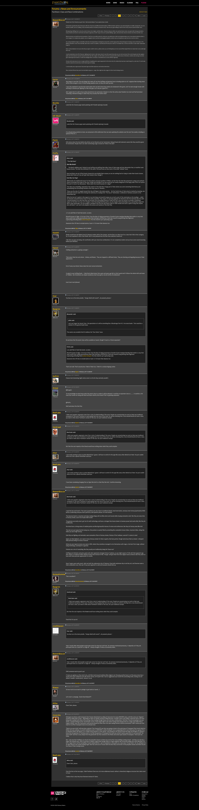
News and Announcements (73, 8)
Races (122, 3)
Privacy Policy (145, 805)
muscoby (57, 715)
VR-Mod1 (57, 115)
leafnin (56, 376)
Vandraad (57, 427)
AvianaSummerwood (62, 574)
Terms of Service (136, 805)
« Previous (106, 16)
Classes (130, 3)
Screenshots (99, 796)
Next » (139, 16)
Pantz (55, 140)
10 (135, 16)
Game (115, 3)
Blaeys (55, 687)
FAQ (137, 3)
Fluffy (55, 153)
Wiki (97, 797)
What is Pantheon (100, 794)
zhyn (55, 452)
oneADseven (58, 625)
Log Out (143, 799)
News (108, 3)
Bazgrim (56, 308)
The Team (118, 794)
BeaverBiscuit (59, 19)
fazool (55, 247)
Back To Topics (144, 12)
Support (144, 796)
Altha (55, 703)
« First (100, 16)
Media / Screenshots (134, 795)
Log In (143, 797)
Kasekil (56, 232)
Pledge (143, 3)
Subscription (144, 794)
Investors (118, 795)
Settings (143, 795)
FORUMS (145, 792)
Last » (144, 16)
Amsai (55, 387)
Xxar (55, 295)
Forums (55, 8)
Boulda (56, 102)
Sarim (55, 79)
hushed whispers (86, 220)
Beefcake (57, 412)
